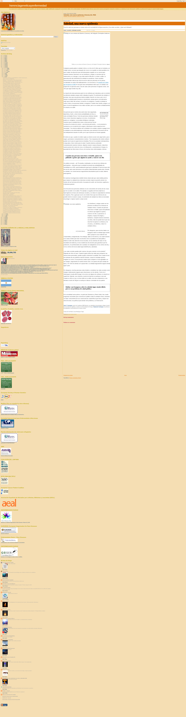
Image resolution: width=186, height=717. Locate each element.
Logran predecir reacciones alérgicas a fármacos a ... (12, 139)
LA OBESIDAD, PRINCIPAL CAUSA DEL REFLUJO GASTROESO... (15, 170)
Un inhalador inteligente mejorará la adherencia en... (12, 86)
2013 (3, 219)
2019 (3, 63)
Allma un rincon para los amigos (9, 694)
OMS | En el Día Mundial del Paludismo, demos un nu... (12, 195)
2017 (3, 65)
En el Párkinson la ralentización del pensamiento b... (12, 209)
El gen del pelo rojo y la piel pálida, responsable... (11, 95)
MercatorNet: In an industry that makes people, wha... (12, 171)
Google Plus (84, 30)
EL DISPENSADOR (6, 587)
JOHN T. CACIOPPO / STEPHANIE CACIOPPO (72, 30)
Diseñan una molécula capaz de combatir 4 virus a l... (12, 143)
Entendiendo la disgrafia (7, 191)
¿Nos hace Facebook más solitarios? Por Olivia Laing (104, 116)
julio (4, 73)
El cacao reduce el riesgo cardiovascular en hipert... (12, 129)
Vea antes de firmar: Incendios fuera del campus (11, 192)
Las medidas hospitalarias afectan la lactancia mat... (12, 112)
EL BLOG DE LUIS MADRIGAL (8, 635)
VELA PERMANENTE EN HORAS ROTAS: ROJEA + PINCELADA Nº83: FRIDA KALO (23, 602)
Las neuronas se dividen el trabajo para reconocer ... (12, 89)
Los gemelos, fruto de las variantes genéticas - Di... (12, 124)
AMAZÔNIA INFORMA (6, 687)
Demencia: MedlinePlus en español (9, 163)
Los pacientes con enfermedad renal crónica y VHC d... (12, 125)
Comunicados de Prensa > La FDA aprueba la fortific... (12, 154)
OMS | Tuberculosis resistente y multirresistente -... (12, 196)
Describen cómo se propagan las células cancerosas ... (13, 142)
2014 (3, 218)
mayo (4, 75)
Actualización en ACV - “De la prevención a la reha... (12, 103)
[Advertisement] (74, 364)
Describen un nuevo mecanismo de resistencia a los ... (12, 133)
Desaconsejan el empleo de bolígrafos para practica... (12, 100)
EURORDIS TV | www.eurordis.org (9, 206)
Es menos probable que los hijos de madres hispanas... (12, 168)
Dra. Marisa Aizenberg (7, 627)
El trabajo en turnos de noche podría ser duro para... (12, 108)
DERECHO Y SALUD (6, 592)
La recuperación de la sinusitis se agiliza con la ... (11, 84)
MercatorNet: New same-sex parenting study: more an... (13, 121)
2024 (3, 57)
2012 (3, 220)
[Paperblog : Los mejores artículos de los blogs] (4, 346)
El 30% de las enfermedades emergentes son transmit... (13, 92)
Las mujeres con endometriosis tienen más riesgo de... (12, 120)
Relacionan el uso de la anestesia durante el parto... (12, 137)
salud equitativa (11, 258)
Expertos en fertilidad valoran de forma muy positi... (12, 83)
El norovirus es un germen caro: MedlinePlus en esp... (12, 110)
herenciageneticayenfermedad (28, 5)
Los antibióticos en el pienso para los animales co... (12, 150)
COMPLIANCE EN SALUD (12, 593)
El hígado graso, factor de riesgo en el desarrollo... (12, 135)
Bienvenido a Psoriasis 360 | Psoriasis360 (11, 699)
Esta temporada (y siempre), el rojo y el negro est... (12, 169)
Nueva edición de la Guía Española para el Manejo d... (12, 118)
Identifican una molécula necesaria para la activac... (12, 212)
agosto (4, 72)
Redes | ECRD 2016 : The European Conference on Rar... (13, 204)
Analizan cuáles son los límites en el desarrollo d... (12, 140)
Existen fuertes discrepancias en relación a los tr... (12, 134)
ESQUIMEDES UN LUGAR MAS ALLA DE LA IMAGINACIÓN (14, 678)
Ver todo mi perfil (4, 274)
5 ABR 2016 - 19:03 (90, 30)
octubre (4, 70)
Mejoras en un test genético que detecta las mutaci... (12, 183)
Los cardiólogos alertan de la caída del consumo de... (12, 136)
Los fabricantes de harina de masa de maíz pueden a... (12, 153)
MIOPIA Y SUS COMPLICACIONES (14, 640)
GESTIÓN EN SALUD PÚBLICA (8, 583)
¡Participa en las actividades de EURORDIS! (11, 208)
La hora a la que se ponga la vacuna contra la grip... (12, 107)
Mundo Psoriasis (5, 669)
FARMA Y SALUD (6, 690)
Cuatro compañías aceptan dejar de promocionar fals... (12, 187)
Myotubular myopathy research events (10, 201)
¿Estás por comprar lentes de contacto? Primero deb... (12, 188)
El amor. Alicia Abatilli (11, 563)
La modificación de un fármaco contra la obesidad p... (12, 90)
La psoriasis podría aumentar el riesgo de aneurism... (12, 149)
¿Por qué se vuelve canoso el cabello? (10, 157)
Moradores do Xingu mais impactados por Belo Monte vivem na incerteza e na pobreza (17, 688)
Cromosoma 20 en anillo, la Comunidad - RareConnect (12, 207)
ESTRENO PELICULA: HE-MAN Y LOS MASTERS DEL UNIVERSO (20, 619)
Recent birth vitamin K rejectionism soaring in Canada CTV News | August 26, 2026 (17, 584)
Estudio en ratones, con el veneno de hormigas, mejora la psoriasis (20, 670)
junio (4, 74)
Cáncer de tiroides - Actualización (9, 93)
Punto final (4, 658)
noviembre (5, 69)
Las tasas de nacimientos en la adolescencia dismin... (12, 94)
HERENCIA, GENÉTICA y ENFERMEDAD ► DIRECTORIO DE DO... (15, 77)
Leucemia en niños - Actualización (9, 174)
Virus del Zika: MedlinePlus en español (9, 156)
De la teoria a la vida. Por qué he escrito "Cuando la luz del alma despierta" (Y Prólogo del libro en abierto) (26, 610)
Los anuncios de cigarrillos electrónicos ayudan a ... (12, 161)
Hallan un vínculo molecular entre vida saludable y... (12, 87)
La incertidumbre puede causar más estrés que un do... (12, 116)
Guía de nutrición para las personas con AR (10, 158)
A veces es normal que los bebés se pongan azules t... (12, 162)
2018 (3, 64)
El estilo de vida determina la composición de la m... (12, 102)
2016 (3, 67)
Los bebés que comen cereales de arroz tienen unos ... (12, 172)
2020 (3, 62)
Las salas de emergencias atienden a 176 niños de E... (12, 106)
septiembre (5, 71)
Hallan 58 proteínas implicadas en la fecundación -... (12, 122)
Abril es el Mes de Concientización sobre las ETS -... (12, 186)
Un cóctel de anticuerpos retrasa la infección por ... (12, 127)
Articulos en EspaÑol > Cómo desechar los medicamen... (13, 200)
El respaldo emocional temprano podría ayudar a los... (12, 111)
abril (4, 76)
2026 (3, 55)
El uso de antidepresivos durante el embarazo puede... (12, 88)
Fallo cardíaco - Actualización (8, 176)
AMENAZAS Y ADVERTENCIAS (8, 185)
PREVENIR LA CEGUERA (7, 639)
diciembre (5, 68)
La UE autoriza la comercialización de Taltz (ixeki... (12, 119)
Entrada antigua (181, 375)
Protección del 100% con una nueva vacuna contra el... (12, 178)
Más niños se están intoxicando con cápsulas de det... (12, 159)
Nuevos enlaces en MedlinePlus (8, 78)
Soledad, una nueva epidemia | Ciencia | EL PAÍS (74, 16)
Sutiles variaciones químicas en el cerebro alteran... (12, 101)
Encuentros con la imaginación (8, 657)
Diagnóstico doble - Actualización (8, 193)
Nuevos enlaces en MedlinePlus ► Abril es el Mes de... (12, 190)
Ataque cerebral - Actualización (8, 175)
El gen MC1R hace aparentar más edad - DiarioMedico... (13, 128)
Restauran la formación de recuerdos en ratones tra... (12, 141)
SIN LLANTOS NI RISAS (12, 679)
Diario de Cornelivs (6, 609)
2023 (3, 58)
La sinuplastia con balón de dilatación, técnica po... (12, 211)
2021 (3, 61)
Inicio (125, 375)
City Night (9, 649)
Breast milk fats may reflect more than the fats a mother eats (13, 581)
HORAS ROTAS (5, 601)
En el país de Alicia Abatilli (7, 562)
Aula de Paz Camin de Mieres (8, 618)
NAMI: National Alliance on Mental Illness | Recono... (12, 189)
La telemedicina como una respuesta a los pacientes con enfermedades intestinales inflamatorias (25, 628)
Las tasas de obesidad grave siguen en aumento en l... (12, 104)
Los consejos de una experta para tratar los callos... (12, 166)
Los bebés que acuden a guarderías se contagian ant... (12, 105)
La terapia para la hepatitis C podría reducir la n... (11, 152)
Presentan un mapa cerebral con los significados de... (12, 144)
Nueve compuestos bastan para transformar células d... (13, 123)
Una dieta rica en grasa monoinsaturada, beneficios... (12, 138)
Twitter (82, 30)
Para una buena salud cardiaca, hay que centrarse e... (12, 160)
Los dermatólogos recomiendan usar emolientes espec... (13, 91)
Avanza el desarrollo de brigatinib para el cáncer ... (12, 179)
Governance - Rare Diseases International (10, 205)
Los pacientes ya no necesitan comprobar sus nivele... (12, 184)
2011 (3, 221)
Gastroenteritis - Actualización (8, 194)
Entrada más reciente (68, 375)
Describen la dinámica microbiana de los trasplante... (12, 126)
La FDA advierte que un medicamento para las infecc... (12, 109)
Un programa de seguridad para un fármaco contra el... (12, 167)
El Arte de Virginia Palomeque (8, 648)
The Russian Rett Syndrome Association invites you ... (12, 202)
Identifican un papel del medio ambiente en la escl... (12, 210)
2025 (3, 56)
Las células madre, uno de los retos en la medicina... (12, 117)
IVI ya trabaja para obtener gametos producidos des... (12, 177)
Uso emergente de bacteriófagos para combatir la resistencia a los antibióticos (22, 572)
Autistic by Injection (6, 660)
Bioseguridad (5, 571)
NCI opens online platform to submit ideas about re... (12, 155)
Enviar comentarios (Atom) (75, 377)
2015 (3, 217)
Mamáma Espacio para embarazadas (10, 696)
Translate (10, 50)
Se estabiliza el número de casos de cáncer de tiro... (12, 151)
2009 (3, 224)
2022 (3, 60)
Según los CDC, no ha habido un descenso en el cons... (13, 146)
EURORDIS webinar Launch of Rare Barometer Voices (12, 203)
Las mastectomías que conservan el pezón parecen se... (13, 173)
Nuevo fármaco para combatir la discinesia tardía (11, 85)
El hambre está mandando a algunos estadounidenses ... (13, 145)
